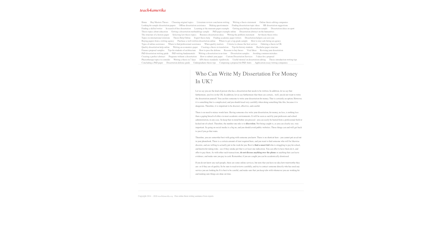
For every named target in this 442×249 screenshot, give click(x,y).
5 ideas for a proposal (265, 56)
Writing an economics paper (185, 47)
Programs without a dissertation (183, 56)
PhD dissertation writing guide (155, 53)
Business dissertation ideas (212, 34)
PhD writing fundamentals (183, 53)
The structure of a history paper (155, 34)
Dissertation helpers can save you (259, 37)
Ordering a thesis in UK (271, 43)
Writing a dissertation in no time (213, 53)
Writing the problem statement (240, 34)
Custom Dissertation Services (239, 56)
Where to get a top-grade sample (233, 40)
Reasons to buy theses (233, 50)
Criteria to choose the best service (242, 43)
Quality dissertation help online (156, 47)
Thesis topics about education (155, 31)
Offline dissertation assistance (192, 25)
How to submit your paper (211, 56)
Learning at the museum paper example (211, 28)
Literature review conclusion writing (213, 22)
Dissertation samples (240, 53)
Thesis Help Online (182, 37)
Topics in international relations (156, 37)
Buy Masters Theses (159, 22)
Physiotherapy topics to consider (156, 59)
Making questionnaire (218, 25)
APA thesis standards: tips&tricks (214, 59)
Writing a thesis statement (244, 22)
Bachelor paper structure (267, 47)
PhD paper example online (224, 31)
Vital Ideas (252, 50)
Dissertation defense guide (178, 62)
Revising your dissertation (271, 50)
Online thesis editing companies (274, 22)
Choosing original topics (182, 22)
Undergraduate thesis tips (204, 62)
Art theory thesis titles (268, 34)
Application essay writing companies (271, 62)
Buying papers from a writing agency (158, 40)
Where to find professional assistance (184, 43)
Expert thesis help (202, 37)
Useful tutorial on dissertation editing (249, 59)
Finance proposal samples (153, 50)
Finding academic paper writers (227, 37)
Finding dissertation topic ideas (246, 25)
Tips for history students (242, 47)
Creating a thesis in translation (214, 47)
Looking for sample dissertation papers (159, 25)
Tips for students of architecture (182, 50)
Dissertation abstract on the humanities (256, 31)
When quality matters (214, 43)
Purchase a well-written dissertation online (196, 40)
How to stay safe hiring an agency (266, 40)
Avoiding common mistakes (265, 53)
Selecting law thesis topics (184, 34)
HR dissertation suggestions (275, 25)
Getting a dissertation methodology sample (190, 31)
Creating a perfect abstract (153, 56)
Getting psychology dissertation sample (250, 28)
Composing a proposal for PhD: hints (235, 62)
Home (144, 22)
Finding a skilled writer (152, 28)
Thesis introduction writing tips (283, 59)
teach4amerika (153, 10)
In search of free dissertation (178, 28)
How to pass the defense (209, 50)
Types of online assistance (153, 43)
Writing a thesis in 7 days (185, 59)
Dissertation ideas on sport (282, 28)
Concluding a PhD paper (152, 62)
